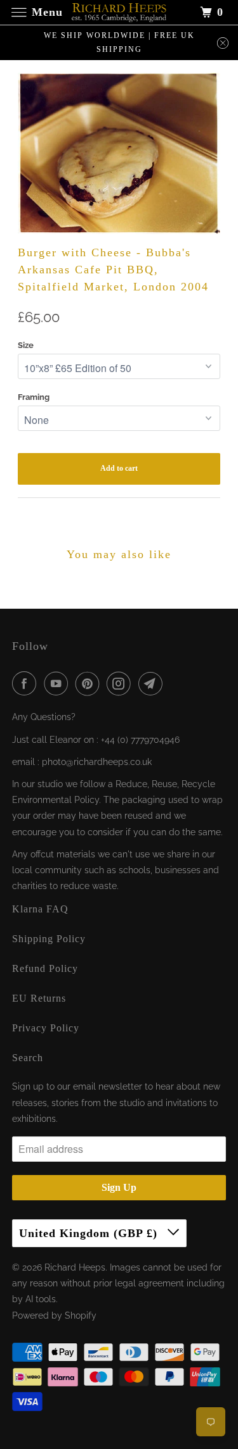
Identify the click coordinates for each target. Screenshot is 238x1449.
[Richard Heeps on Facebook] (26, 683)
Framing (34, 397)
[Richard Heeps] (119, 12)
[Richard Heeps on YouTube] (58, 683)
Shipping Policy (49, 938)
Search (27, 1057)
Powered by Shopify (54, 1315)
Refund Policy (45, 968)
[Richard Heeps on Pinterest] (90, 683)
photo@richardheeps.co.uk (97, 762)
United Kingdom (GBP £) (90, 1233)
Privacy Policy (45, 1028)
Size (26, 345)
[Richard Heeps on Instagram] (121, 683)
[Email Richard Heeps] (153, 683)
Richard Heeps (74, 1267)
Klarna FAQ (40, 909)
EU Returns (39, 998)
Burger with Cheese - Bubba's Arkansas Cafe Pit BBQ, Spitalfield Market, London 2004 (113, 269)
